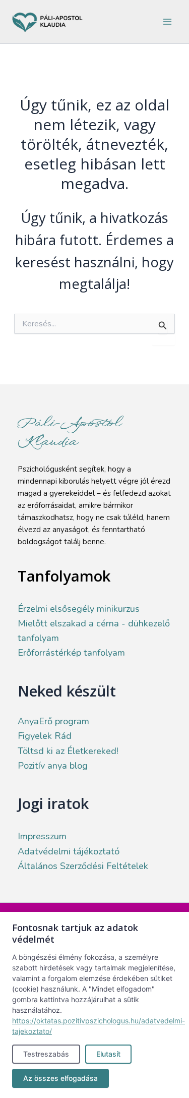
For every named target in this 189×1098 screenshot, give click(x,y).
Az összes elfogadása (60, 1078)
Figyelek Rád (45, 736)
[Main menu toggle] (167, 21)
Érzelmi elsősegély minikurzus (79, 609)
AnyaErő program (53, 721)
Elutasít (108, 1054)
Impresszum (42, 836)
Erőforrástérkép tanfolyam (71, 653)
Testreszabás (46, 1054)
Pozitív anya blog (53, 766)
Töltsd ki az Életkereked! (68, 751)
